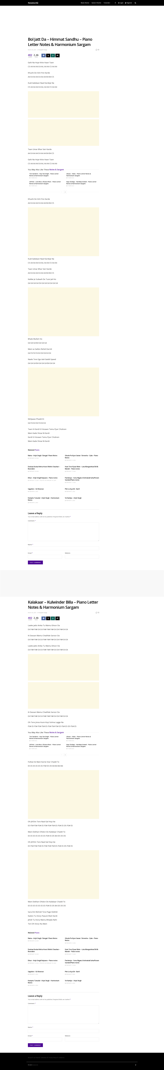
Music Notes (85, 3)
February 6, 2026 (33, 502)
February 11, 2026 (71, 482)
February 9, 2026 (33, 491)
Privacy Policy (52, 1057)
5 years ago (33, 178)
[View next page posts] (65, 192)
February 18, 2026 (34, 471)
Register (129, 3)
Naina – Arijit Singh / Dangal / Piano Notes (42, 455)
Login (121, 3)
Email (30, 553)
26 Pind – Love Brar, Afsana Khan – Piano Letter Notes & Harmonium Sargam (45, 182)
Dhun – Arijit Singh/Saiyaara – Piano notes (43, 478)
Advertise (44, 1057)
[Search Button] (135, 3)
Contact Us (61, 1057)
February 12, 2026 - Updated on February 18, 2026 (42, 480)
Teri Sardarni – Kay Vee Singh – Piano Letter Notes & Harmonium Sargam (44, 175)
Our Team (36, 1057)
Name (30, 544)
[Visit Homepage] (33, 3)
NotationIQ (35, 1065)
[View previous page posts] (61, 192)
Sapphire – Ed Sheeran (36, 489)
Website (67, 553)
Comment (32, 521)
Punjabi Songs (43, 50)
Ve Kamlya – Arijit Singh (73, 498)
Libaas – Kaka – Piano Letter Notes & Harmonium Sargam (78, 175)
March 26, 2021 (32, 50)
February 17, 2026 (71, 471)
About (29, 1057)
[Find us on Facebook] (115, 3)
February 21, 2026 (71, 460)
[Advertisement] (63, 22)
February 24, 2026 (34, 458)
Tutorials (107, 3)
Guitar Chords (96, 3)
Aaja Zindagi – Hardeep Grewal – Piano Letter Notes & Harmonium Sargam (81, 182)
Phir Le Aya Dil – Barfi (72, 489)
